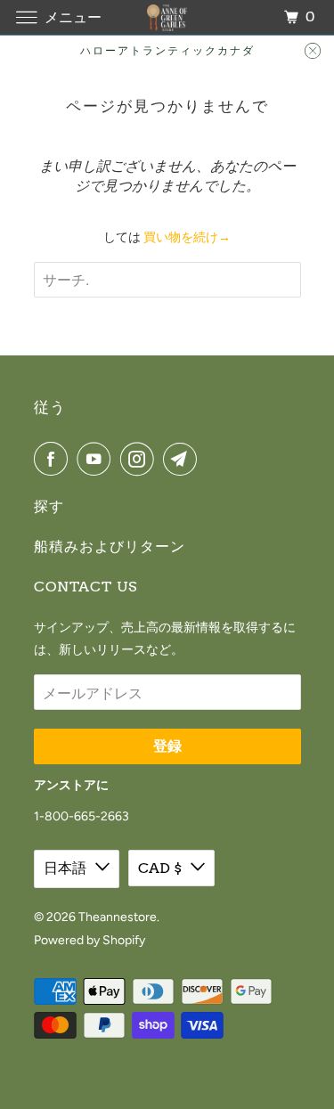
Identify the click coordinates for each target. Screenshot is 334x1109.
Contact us (85, 586)
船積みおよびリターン (109, 546)
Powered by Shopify (89, 940)
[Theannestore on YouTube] (97, 459)
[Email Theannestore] (183, 459)
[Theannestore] (167, 17)
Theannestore (117, 917)
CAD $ (160, 868)
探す (49, 506)
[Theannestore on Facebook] (54, 459)
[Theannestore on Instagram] (140, 459)
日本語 (65, 868)
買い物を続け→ (187, 237)
